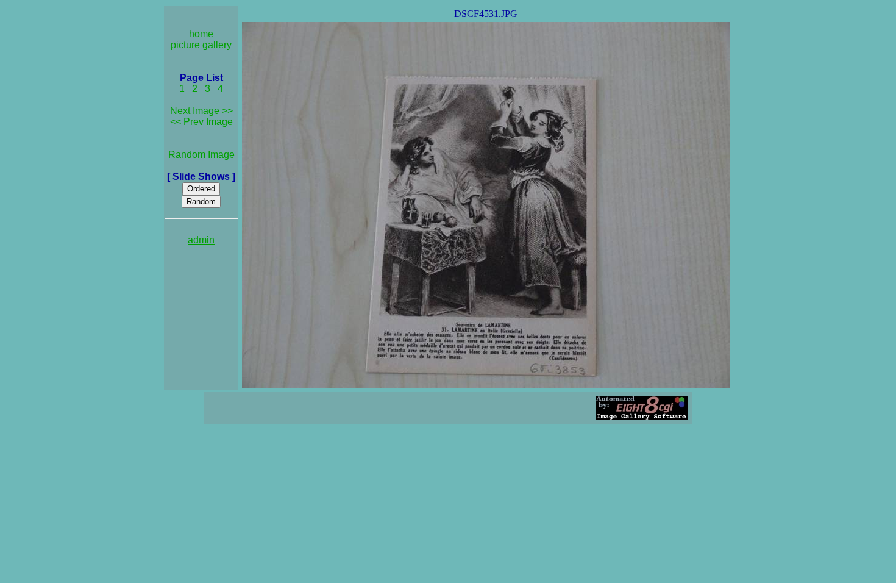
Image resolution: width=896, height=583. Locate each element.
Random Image (201, 154)
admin (201, 240)
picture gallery (201, 45)
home (201, 34)
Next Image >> (201, 111)
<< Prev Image (201, 121)
